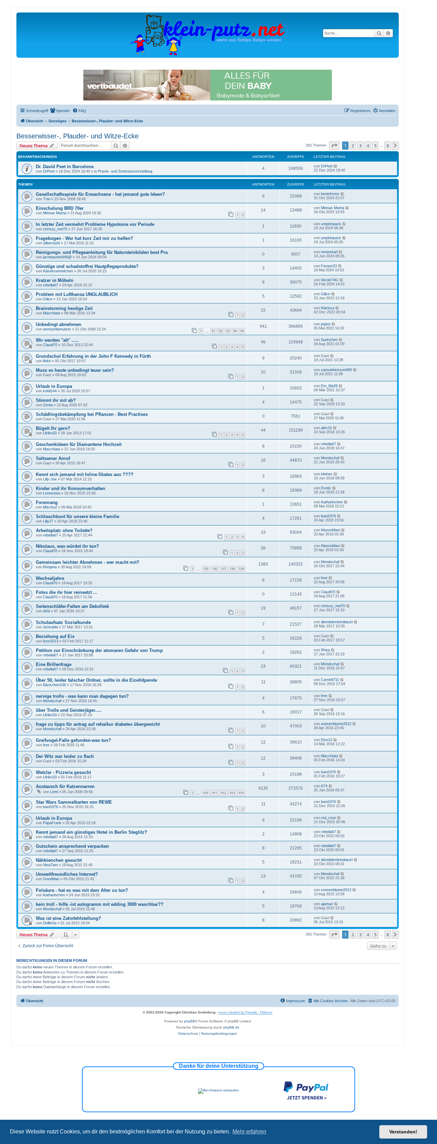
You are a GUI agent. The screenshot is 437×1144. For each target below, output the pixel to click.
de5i (46, 611)
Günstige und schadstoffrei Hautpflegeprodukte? (87, 266)
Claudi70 (50, 345)
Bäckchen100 (54, 685)
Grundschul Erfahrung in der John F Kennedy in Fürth (93, 356)
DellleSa (49, 923)
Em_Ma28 (329, 386)
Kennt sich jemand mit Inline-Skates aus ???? (84, 474)
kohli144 (50, 391)
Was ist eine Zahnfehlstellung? (68, 918)
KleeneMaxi (330, 530)
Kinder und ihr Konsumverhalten (70, 488)
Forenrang (47, 502)
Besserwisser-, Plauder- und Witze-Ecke (77, 136)
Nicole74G (329, 280)
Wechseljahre (50, 578)
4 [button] (368, 145)
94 (235, 331)
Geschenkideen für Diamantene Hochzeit (79, 444)
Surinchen (329, 340)
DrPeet (49, 171)
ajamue (327, 904)
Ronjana (50, 567)
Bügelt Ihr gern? (53, 428)
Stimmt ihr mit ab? (56, 400)
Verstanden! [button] (403, 1131)
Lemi (54, 792)
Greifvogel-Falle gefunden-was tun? (73, 740)
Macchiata (51, 313)
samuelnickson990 (336, 370)
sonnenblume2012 (336, 724)
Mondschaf (330, 458)
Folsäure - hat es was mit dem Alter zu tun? (82, 890)
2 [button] (353, 145)
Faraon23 (329, 266)
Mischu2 (50, 507)
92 (220, 331)
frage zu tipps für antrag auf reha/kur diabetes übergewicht (98, 724)
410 (205, 793)
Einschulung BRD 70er (60, 208)
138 (232, 569)
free (324, 578)
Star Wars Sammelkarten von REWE (74, 802)
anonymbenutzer (57, 329)
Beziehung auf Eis (55, 636)
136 (214, 569)
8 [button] (387, 145)
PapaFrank (52, 823)
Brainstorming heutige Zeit (64, 308)
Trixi (46, 199)
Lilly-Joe (50, 479)
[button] (334, 145)
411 (214, 793)
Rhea (325, 650)
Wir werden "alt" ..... (57, 340)
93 (227, 331)
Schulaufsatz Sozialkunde (63, 622)
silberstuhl (51, 243)
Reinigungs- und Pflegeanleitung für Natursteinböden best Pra (102, 252)
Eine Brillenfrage (53, 664)
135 (205, 569)
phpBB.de (231, 1027)
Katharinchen (332, 502)
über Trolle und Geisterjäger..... (69, 710)
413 (232, 793)
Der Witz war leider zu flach (65, 756)
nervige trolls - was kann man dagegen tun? (82, 696)
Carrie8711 (330, 680)
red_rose (328, 818)
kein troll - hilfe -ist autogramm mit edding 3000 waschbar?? (100, 904)
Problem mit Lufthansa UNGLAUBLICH (76, 294)
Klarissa (327, 308)
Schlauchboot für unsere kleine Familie (77, 516)
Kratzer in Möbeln (54, 280)
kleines (327, 474)
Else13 (326, 740)
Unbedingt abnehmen (58, 324)
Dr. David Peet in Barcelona (65, 166)
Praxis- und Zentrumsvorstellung (125, 171)
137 (223, 569)
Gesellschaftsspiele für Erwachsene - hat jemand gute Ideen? (100, 194)
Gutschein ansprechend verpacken (72, 846)
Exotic (326, 488)
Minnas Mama (54, 213)
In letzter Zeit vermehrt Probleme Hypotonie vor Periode (95, 224)
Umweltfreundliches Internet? (67, 874)
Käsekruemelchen (58, 271)
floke (47, 361)
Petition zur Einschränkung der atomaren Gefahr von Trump (99, 650)
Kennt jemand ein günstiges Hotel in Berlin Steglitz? (91, 832)
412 (223, 793)
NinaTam (50, 865)
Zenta (48, 405)
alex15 (326, 428)
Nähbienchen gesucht (59, 860)
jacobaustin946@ (57, 257)
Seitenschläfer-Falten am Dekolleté (72, 606)
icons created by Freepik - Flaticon (245, 1012)
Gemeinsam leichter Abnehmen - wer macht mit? (87, 562)
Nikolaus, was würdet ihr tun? (67, 546)
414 (241, 793)
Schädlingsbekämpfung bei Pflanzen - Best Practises (92, 414)
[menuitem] (60, 111)
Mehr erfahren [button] (249, 1131)
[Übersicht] (207, 35)
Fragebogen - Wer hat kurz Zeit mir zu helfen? (84, 238)
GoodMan (51, 879)
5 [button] (375, 145)
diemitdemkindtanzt (337, 622)
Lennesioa (51, 493)
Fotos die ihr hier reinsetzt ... (66, 592)
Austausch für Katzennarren (65, 786)
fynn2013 (50, 641)
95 (242, 331)
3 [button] (360, 145)
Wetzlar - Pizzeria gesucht (63, 772)
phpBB (189, 1021)
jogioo (325, 324)
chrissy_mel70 (55, 229)
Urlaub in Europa (54, 386)
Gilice (47, 299)
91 (213, 331)
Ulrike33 (50, 433)
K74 (324, 786)
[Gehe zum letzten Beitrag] (336, 166)
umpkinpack (331, 224)
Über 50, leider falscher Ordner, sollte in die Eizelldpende (96, 680)
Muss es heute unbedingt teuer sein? (75, 370)
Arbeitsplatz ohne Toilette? (64, 530)
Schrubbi (50, 627)
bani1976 (328, 516)
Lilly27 (48, 521)
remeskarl (329, 252)
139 (241, 569)
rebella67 (50, 285)
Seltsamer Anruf (53, 458)
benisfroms (330, 194)
